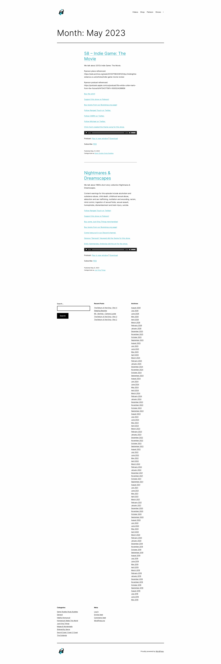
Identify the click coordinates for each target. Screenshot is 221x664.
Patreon (150, 12)
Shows (158, 12)
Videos (135, 12)
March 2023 (135, 429)
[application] (110, 132)
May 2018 (134, 600)
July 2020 (134, 523)
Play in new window (100, 139)
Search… (60, 304)
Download (114, 139)
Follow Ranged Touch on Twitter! (97, 211)
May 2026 (135, 317)
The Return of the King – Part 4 (105, 308)
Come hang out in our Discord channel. (100, 233)
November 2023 (137, 405)
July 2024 (134, 381)
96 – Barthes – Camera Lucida (105, 314)
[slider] (133, 132)
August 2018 (135, 591)
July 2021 (134, 488)
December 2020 (137, 508)
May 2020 (135, 529)
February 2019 (136, 573)
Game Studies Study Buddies (104, 153)
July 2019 (134, 558)
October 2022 (136, 443)
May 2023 (135, 423)
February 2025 (136, 361)
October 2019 (136, 550)
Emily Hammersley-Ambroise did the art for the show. (106, 244)
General (60, 615)
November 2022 (137, 440)
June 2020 (135, 526)
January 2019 (136, 576)
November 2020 (137, 511)
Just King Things (100, 270)
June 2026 (135, 314)
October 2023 (136, 408)
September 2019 (137, 552)
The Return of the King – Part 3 (105, 317)
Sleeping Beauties (100, 311)
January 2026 (136, 328)
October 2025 (136, 337)
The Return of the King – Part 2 (105, 319)
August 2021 (135, 485)
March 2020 (135, 535)
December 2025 (137, 331)
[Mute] (130, 133)
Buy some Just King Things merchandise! (101, 222)
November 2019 (137, 547)
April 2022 (135, 461)
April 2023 (135, 426)
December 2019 (137, 544)
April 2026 (135, 319)
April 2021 (134, 496)
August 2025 (136, 343)
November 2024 (137, 370)
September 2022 (137, 446)
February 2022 (136, 467)
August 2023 (136, 414)
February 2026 (136, 325)
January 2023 (136, 434)
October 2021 (136, 479)
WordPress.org (99, 621)
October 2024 (136, 373)
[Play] (86, 133)
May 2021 (134, 493)
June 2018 (135, 597)
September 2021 (137, 482)
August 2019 (135, 555)
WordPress (160, 651)
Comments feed (100, 618)
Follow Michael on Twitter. (95, 121)
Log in (96, 612)
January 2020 (136, 541)
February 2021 (136, 502)
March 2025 (135, 358)
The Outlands (62, 635)
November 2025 (137, 334)
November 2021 (137, 476)
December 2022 (137, 437)
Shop (142, 12)
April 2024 (135, 390)
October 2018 (136, 585)
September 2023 (137, 411)
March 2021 (135, 499)
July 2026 (134, 311)
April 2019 (134, 567)
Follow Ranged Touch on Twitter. (97, 110)
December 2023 (137, 402)
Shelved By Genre (63, 629)
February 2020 (136, 538)
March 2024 (135, 393)
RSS (95, 144)
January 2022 (136, 470)
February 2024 (136, 396)
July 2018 (134, 594)
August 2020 (136, 520)
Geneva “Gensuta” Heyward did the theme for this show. (107, 238)
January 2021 (136, 505)
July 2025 (134, 346)
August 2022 (136, 449)
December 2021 (137, 473)
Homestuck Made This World (67, 621)
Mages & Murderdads (65, 626)
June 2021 (135, 491)
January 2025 (136, 364)
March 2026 (135, 322)
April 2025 (135, 355)
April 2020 (135, 532)
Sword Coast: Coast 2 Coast (67, 632)
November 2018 (137, 582)
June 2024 (135, 384)
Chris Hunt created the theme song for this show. (104, 127)
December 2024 (137, 367)
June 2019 (135, 561)
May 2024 (135, 387)
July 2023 (134, 417)
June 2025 (135, 349)
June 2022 (135, 455)
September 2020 (137, 517)
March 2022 (135, 464)
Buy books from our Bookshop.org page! (100, 105)
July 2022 (134, 452)
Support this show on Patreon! (96, 99)
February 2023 (136, 432)
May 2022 (135, 458)
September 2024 (137, 376)
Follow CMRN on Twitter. (94, 116)
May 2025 (135, 352)
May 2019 (134, 564)
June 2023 (135, 420)
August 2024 (136, 378)
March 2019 (135, 570)
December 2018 (137, 579)
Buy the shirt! (89, 94)
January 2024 (136, 399)
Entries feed (98, 615)
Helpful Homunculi (63, 618)
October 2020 (136, 514)
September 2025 (137, 340)
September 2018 (137, 588)
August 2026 (136, 308)
